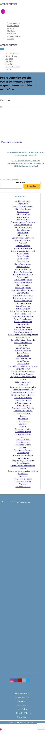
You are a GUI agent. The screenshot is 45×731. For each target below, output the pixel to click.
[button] (12, 680)
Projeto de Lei (23, 458)
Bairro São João (23, 337)
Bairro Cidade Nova (23, 240)
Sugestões (22, 717)
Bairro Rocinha (23, 324)
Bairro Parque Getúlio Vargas (23, 311)
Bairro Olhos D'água (23, 301)
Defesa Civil (23, 385)
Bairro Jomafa (23, 277)
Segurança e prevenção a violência (23, 471)
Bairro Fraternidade (22, 264)
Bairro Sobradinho (23, 351)
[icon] (0, 142)
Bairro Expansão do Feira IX (23, 251)
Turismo (23, 484)
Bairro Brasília (23, 217)
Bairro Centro (23, 235)
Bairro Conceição (23, 246)
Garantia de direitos (23, 429)
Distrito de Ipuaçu (23, 400)
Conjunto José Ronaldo (23, 374)
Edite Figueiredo (23, 421)
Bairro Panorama (23, 306)
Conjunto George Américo (23, 371)
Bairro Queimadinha (23, 322)
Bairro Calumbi (22, 220)
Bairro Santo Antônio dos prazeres (23, 335)
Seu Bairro (23, 474)
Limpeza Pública (23, 440)
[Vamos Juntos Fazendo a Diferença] (8, 4)
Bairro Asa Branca (23, 209)
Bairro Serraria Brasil (23, 343)
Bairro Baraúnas (23, 214)
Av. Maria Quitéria (22, 201)
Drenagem (23, 419)
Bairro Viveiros (23, 361)
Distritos (22, 416)
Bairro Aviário (23, 212)
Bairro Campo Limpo (23, 225)
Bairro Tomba (23, 356)
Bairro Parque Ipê (23, 314)
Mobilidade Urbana (23, 445)
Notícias (23, 447)
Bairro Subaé (23, 353)
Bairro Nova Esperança (23, 295)
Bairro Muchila (23, 293)
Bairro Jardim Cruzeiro (23, 275)
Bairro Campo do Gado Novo (23, 222)
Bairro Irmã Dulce (23, 269)
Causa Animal (23, 364)
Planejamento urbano (23, 455)
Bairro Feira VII (23, 261)
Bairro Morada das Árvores (23, 290)
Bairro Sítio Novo (23, 348)
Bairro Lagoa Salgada (23, 282)
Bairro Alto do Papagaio (23, 206)
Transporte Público (23, 481)
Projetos (22, 701)
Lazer (23, 437)
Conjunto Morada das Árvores (23, 377)
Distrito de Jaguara (23, 403)
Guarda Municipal (23, 432)
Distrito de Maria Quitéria (23, 408)
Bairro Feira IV (23, 254)
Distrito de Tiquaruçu (23, 411)
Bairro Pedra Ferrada (23, 319)
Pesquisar (20, 182)
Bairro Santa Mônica (23, 330)
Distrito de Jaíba (23, 406)
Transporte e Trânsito (23, 479)
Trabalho (23, 476)
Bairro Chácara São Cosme (23, 238)
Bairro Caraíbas (22, 230)
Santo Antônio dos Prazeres (23, 466)
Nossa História (22, 697)
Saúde (23, 468)
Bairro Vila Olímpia (23, 358)
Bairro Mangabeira (23, 288)
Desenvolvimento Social (11, 142)
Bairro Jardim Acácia (23, 272)
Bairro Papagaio (23, 309)
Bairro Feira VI (23, 259)
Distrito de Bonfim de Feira (23, 395)
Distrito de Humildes (23, 398)
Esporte (23, 426)
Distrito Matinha (23, 413)
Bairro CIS (23, 243)
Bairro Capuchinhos (23, 227)
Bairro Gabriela (22, 267)
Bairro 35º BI (23, 204)
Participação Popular (23, 450)
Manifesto (22, 705)
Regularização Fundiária (23, 461)
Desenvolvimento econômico (23, 387)
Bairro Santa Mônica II (23, 332)
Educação (23, 424)
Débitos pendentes (23, 382)
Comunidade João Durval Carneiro (23, 366)
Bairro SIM (22, 345)
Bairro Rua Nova (23, 327)
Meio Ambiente (23, 442)
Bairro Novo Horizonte (23, 298)
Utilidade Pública (23, 487)
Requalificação (22, 463)
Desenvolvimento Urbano (23, 392)
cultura (23, 379)
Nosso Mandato (22, 693)
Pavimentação (23, 453)
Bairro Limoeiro (22, 285)
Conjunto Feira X (23, 369)
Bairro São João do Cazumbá (22, 340)
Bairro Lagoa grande (23, 280)
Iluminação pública (23, 434)
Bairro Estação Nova (23, 248)
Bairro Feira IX (23, 256)
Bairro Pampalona (23, 303)
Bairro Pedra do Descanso (23, 316)
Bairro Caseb (22, 233)
